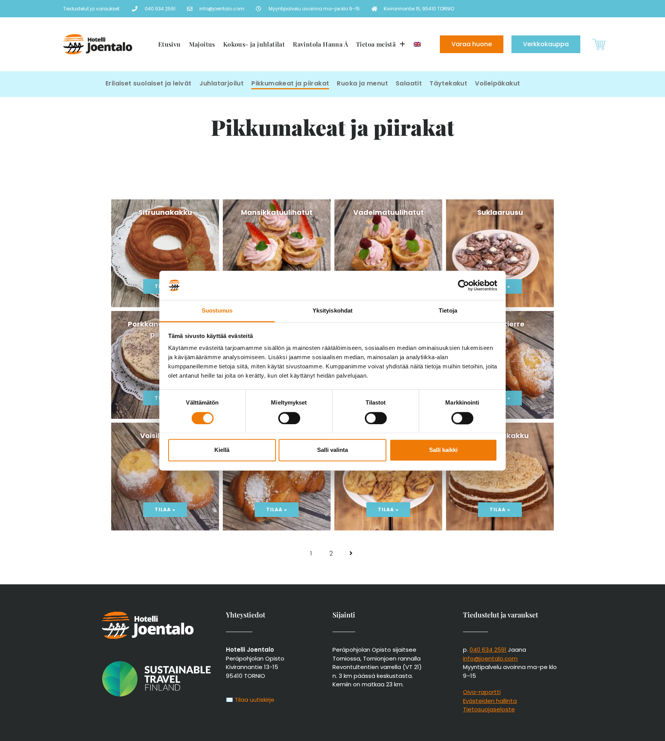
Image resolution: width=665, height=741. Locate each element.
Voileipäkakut (497, 83)
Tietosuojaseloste (489, 709)
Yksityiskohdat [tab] (332, 311)
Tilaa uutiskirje (254, 700)
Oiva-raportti (482, 692)
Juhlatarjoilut (221, 83)
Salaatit (409, 83)
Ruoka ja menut (362, 83)
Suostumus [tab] (217, 311)
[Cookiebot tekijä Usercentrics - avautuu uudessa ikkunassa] (463, 285)
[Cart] (599, 44)
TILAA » (165, 509)
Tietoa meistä (376, 44)
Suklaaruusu (500, 212)
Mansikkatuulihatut (276, 212)
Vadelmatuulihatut (388, 212)
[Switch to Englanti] (417, 44)
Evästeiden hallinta (490, 701)
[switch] (289, 418)
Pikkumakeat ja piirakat (290, 83)
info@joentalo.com (490, 658)
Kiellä (221, 450)
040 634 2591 (488, 650)
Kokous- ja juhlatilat (254, 44)
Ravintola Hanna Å (320, 44)
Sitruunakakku (165, 212)
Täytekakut (448, 83)
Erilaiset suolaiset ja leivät (148, 83)
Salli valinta (332, 450)
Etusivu (169, 44)
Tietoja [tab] (448, 311)
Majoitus (202, 44)
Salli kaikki (443, 450)
